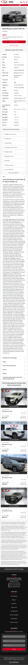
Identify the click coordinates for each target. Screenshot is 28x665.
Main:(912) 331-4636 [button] (15, 583)
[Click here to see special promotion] (14, 5)
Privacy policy (14, 618)
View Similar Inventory (14, 45)
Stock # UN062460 (5, 509)
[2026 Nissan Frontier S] (14, 398)
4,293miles (23, 413)
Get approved (14, 611)
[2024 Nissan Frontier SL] (14, 497)
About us (14, 599)
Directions (14, 603)
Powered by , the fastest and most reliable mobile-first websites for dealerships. (14, 658)
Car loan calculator (14, 614)
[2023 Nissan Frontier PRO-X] (14, 431)
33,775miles (23, 446)
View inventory (14, 596)
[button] (21, 2)
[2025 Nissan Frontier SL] (14, 464)
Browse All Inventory (14, 41)
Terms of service (14, 622)
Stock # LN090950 (5, 409)
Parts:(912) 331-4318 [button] (15, 586)
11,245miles (23, 512)
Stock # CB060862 (5, 442)
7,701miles (23, 479)
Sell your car (14, 607)
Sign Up (14, 649)
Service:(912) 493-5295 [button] (15, 585)
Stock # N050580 (5, 475)
